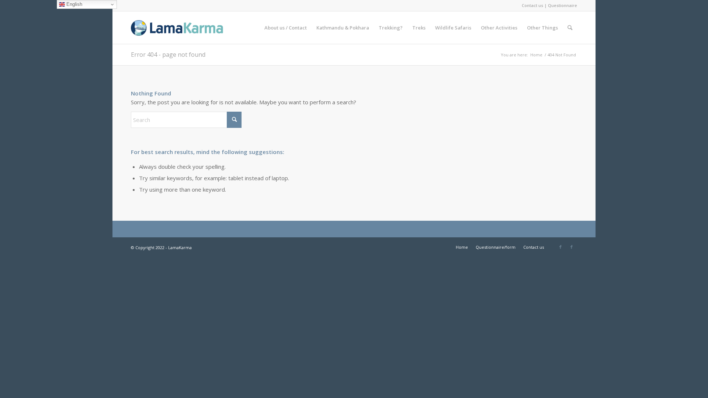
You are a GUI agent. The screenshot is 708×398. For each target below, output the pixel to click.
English (73, 4)
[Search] (570, 27)
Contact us (532, 5)
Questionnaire (562, 5)
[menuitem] (286, 27)
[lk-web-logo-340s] (186, 27)
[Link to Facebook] (560, 246)
